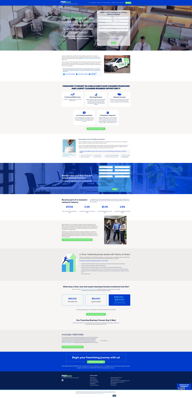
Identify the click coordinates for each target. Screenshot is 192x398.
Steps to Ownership (94, 380)
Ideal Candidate (93, 379)
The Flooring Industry (115, 379)
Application (121, 2)
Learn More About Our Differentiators (96, 128)
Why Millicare (92, 383)
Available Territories (115, 2)
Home (89, 2)
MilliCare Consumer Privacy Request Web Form (120, 380)
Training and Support (94, 385)
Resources (99, 2)
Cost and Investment (106, 2)
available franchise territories (68, 342)
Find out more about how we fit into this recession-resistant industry (77, 239)
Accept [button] (114, 395)
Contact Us (128, 2)
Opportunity (93, 2)
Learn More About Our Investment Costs (96, 314)
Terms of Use (113, 385)
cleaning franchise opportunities (90, 58)
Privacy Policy (102, 393)
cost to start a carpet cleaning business (89, 289)
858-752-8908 (95, 368)
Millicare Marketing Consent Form (117, 382)
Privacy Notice (113, 383)
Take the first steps (96, 362)
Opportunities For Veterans (116, 377)
